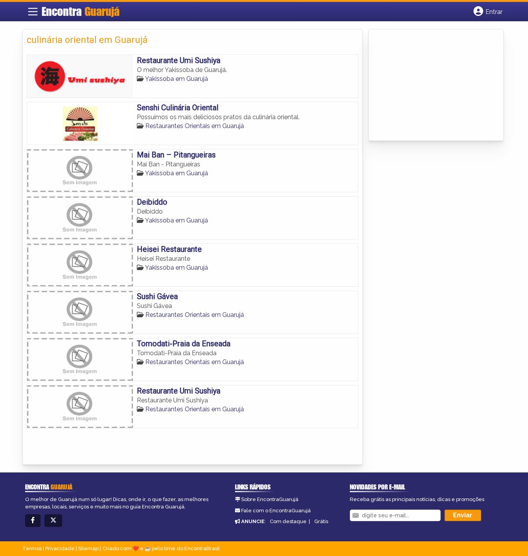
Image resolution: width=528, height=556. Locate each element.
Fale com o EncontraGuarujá (276, 510)
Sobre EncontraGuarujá (269, 499)
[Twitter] (53, 520)
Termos (32, 548)
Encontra (80, 11)
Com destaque (288, 521)
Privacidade (60, 548)
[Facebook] (33, 520)
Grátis (321, 521)
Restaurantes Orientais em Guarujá (194, 126)
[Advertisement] (431, 85)
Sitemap (88, 548)
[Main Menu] (33, 11)
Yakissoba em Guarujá (176, 78)
